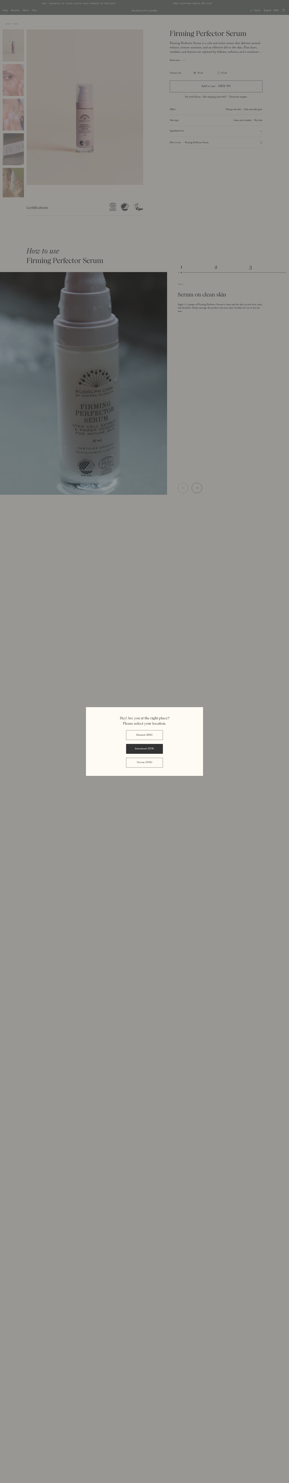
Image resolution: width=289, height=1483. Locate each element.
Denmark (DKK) (144, 735)
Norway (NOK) (144, 763)
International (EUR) (144, 749)
